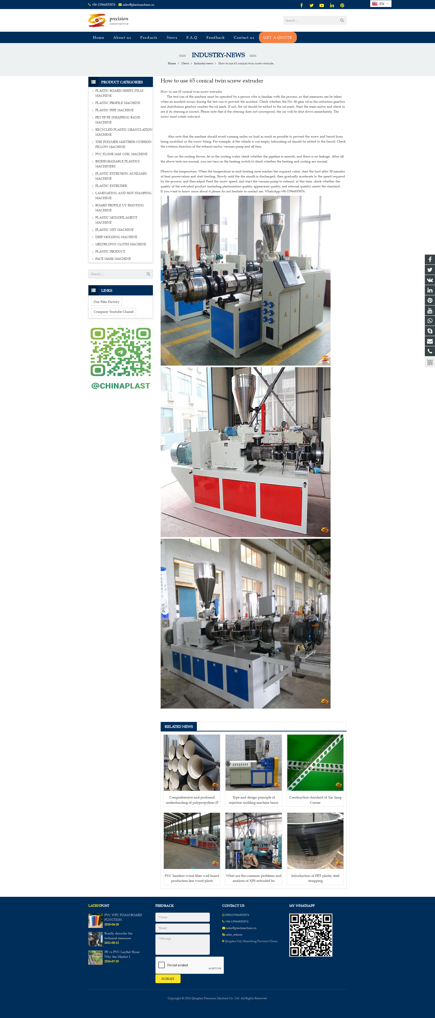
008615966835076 (237, 915)
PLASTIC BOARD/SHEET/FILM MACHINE (119, 93)
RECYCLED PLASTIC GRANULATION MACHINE (123, 132)
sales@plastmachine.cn (138, 5)
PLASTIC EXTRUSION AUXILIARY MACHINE (121, 176)
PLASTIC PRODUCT (110, 251)
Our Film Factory (106, 301)
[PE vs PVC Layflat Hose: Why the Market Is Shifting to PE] (95, 964)
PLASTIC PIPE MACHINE (114, 110)
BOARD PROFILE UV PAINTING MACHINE (119, 207)
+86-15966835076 (103, 5)
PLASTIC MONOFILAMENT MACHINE (116, 220)
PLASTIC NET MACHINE (114, 230)
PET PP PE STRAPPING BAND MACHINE (117, 120)
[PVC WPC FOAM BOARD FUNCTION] (95, 927)
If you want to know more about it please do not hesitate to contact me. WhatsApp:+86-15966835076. (233, 191)
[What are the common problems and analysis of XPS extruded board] (253, 841)
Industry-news (217, 55)
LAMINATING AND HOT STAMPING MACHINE (123, 195)
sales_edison (233, 934)
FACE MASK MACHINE (113, 259)
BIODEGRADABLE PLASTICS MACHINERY (117, 163)
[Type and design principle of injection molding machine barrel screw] (253, 763)
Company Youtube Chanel (113, 311)
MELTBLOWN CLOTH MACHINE (120, 244)
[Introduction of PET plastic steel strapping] (315, 841)
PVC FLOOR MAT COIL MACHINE (121, 154)
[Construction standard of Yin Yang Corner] (315, 763)
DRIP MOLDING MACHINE (116, 237)
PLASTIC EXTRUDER (111, 186)
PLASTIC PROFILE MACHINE (117, 103)
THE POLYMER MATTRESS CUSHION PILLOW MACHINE (123, 144)
